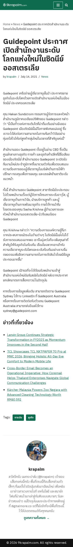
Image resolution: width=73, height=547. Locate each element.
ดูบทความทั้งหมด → (36, 518)
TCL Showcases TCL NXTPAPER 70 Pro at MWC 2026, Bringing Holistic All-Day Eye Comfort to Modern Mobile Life (36, 356)
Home (6, 24)
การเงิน (18, 418)
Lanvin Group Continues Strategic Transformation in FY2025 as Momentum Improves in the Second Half (36, 339)
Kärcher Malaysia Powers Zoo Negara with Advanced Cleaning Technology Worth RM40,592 (37, 394)
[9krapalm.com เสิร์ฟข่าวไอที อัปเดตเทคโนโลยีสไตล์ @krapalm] (15, 5)
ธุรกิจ (30, 418)
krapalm (11, 77)
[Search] (66, 5)
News (16, 24)
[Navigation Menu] (58, 5)
